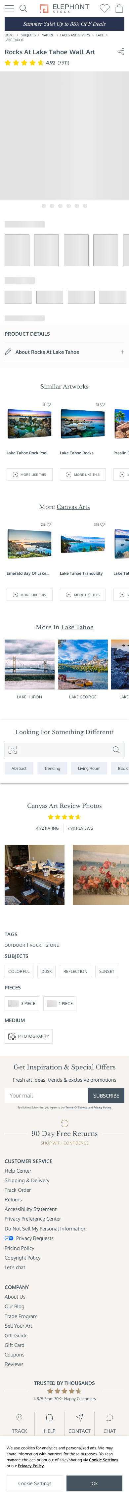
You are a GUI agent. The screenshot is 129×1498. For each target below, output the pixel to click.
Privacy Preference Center (33, 1219)
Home (10, 35)
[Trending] (52, 768)
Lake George (82, 696)
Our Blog (14, 1306)
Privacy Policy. (102, 1107)
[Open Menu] (9, 8)
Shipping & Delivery (27, 1180)
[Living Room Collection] (89, 768)
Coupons (14, 1354)
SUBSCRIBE (106, 1096)
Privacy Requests (35, 1238)
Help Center (18, 1171)
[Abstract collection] (19, 768)
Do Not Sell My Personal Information (46, 1228)
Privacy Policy (31, 1465)
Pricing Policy (19, 1248)
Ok (95, 1483)
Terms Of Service (76, 1107)
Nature (48, 35)
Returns (13, 1199)
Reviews (14, 1364)
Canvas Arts (73, 507)
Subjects (28, 35)
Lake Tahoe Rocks (77, 452)
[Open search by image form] (13, 750)
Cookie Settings (103, 1459)
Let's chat (15, 1267)
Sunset (106, 971)
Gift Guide (16, 1335)
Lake (100, 35)
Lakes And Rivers (75, 35)
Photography (33, 1036)
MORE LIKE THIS (33, 474)
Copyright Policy (22, 1258)
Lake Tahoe (14, 39)
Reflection (76, 971)
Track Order (18, 1190)
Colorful (18, 971)
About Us (15, 1297)
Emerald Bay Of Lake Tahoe (26, 573)
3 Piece (28, 1003)
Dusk (46, 971)
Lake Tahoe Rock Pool (27, 452)
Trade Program (21, 1316)
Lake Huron (29, 696)
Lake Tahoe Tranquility (81, 573)
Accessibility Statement (31, 1209)
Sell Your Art (18, 1326)
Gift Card (14, 1345)
